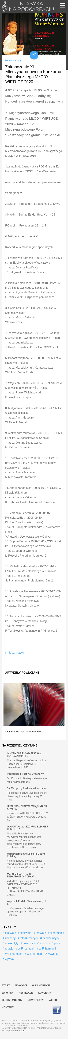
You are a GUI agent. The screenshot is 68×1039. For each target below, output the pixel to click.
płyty (56, 943)
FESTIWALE (26, 992)
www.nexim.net (16, 1030)
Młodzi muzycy (13, 60)
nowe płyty (11, 943)
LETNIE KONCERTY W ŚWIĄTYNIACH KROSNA (27, 807)
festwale (40, 932)
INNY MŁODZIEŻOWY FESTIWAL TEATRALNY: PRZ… (24, 754)
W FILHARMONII (41, 985)
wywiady (52, 953)
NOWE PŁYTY (36, 1000)
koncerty (10, 938)
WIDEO (53, 1000)
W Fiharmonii (25, 948)
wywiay (9, 959)
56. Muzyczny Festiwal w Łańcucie (26, 788)
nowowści (28, 943)
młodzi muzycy (28, 938)
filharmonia (57, 932)
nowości (44, 943)
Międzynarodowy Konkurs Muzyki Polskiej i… (26, 855)
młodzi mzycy (15, 652)
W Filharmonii (47, 948)
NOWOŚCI (21, 985)
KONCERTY (45, 992)
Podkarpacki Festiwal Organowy (25, 773)
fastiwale (10, 932)
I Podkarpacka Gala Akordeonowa (22, 731)
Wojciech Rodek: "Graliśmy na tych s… (26, 902)
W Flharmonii (34, 953)
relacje (8, 948)
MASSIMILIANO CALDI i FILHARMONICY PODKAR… (21, 875)
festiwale (25, 932)
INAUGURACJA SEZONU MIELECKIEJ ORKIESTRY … (27, 827)
